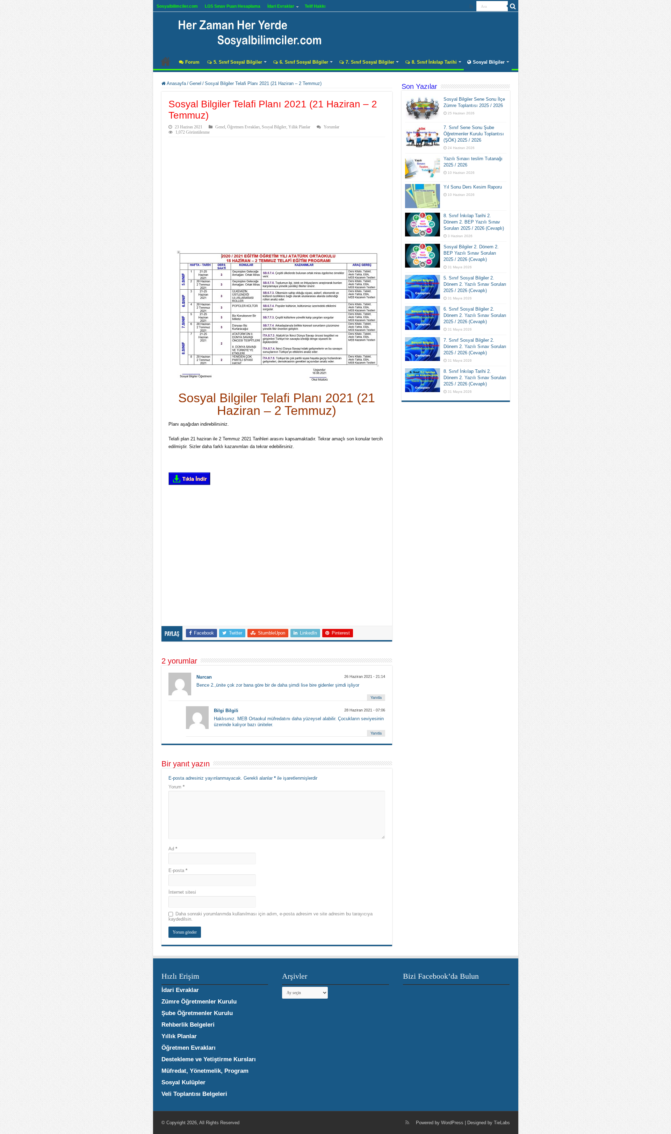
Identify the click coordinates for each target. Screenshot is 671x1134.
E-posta (177, 870)
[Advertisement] (276, 190)
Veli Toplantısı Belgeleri (194, 1094)
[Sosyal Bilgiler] (245, 31)
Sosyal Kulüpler (183, 1082)
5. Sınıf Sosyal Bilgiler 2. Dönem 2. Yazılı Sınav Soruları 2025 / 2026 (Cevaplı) (474, 284)
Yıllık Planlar (299, 127)
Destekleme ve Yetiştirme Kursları (208, 1059)
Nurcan (204, 677)
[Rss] (471, 6)
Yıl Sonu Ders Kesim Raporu (472, 187)
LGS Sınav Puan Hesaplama (232, 6)
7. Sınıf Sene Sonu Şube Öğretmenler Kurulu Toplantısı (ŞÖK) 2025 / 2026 (473, 134)
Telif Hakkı (315, 6)
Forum (192, 62)
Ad (172, 848)
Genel (195, 83)
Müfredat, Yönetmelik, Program (204, 1071)
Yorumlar (331, 127)
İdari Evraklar (280, 6)
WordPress (452, 1122)
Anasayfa (166, 61)
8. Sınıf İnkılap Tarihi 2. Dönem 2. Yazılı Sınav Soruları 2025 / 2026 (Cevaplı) (474, 378)
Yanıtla (376, 697)
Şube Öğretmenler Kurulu (197, 1013)
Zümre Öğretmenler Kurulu (199, 1001)
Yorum (176, 786)
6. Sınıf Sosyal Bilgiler (304, 62)
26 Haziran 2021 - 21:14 (364, 676)
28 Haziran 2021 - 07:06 (364, 710)
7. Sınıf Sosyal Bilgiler (370, 62)
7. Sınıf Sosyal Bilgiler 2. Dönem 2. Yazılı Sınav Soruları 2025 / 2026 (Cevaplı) (474, 346)
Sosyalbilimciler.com (177, 6)
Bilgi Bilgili (226, 710)
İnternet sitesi (182, 892)
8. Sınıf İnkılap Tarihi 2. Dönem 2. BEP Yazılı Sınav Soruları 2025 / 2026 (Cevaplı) (473, 222)
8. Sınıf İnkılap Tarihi (434, 62)
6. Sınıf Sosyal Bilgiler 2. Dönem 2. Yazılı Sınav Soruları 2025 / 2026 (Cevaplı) (474, 315)
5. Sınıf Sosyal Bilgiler (238, 62)
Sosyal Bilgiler (489, 62)
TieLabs (502, 1122)
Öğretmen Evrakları (243, 127)
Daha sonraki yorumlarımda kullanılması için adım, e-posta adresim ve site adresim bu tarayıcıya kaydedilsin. (270, 916)
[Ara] (513, 6)
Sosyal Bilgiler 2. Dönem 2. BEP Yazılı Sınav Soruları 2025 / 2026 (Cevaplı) (471, 253)
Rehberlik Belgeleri (188, 1024)
